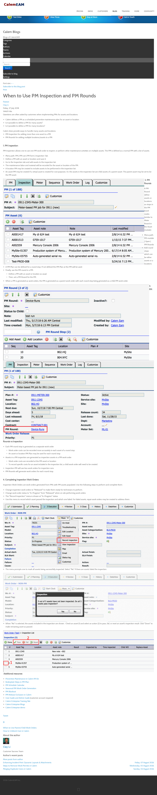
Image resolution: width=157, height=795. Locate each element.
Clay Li (6, 105)
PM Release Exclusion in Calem (18, 695)
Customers (103, 11)
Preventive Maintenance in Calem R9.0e (22, 679)
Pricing (80, 11)
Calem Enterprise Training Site (18, 701)
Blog (115, 11)
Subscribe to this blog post (14, 86)
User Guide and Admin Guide (18, 698)
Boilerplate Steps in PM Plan (17, 682)
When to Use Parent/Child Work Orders (20, 728)
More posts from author (13, 759)
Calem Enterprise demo (15, 707)
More (136, 11)
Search (7, 68)
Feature (6, 102)
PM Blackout (11, 691)
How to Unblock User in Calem (16, 731)
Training (126, 11)
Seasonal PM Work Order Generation (21, 688)
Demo (90, 11)
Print (5, 90)
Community (149, 11)
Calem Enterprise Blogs (15, 704)
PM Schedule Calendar (15, 685)
